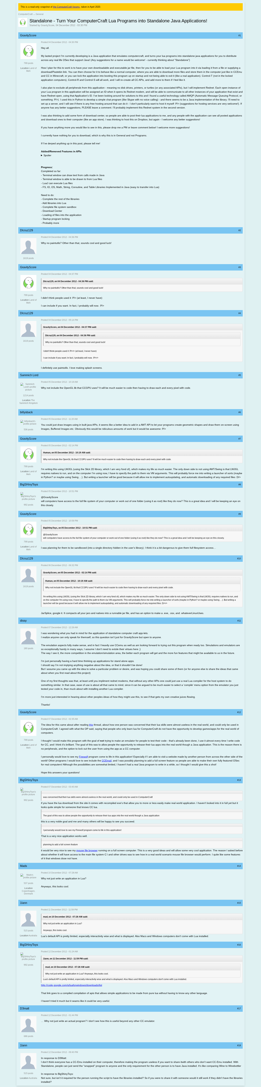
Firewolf (83, 756)
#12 (239, 712)
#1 (239, 35)
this (91, 724)
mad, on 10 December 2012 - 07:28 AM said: (65, 917)
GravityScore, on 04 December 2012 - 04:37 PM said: (70, 327)
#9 (239, 514)
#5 (239, 375)
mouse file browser (87, 850)
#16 (239, 945)
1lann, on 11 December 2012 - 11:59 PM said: (65, 958)
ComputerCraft (25, 14)
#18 (239, 1045)
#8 (239, 484)
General (40, 14)
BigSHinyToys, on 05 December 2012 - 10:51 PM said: (70, 528)
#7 (239, 439)
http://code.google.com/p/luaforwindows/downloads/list (71, 985)
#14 (239, 866)
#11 (239, 620)
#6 (239, 412)
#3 (239, 267)
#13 (239, 780)
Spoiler (47, 155)
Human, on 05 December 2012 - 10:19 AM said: (67, 452)
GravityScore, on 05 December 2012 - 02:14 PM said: (70, 572)
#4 (239, 313)
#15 (239, 903)
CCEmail (107, 760)
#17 (239, 1008)
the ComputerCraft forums (66, 7)
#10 (239, 558)
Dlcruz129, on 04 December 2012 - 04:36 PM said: (68, 281)
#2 (239, 230)
